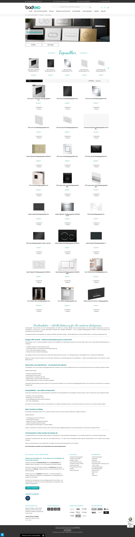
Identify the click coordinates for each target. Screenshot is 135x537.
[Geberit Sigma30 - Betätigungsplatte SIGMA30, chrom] (67, 207)
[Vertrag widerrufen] (45, 487)
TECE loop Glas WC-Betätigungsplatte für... (101, 70)
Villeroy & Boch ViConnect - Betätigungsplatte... (96, 301)
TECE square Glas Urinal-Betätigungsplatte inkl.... (67, 186)
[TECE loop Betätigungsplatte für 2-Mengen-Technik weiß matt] (96, 207)
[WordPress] (58, 509)
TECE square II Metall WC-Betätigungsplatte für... (34, 70)
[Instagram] (55, 509)
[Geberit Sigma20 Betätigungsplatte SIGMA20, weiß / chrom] (67, 264)
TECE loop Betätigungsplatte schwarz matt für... (38, 243)
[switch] (130, 526)
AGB (93, 473)
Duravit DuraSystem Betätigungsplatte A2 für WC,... (96, 128)
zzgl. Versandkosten (67, 530)
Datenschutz (95, 472)
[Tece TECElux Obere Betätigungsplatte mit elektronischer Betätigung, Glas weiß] (96, 264)
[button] (2, 534)
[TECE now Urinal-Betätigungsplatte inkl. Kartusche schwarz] (50, 63)
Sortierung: (91, 80)
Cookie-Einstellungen (97, 457)
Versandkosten (77, 527)
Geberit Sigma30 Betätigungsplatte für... (39, 214)
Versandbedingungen (97, 468)
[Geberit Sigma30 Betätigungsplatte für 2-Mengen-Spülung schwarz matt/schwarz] (38, 207)
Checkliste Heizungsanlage (76, 457)
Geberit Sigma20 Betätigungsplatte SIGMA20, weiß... (67, 272)
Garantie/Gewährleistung (76, 462)
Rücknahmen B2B (96, 462)
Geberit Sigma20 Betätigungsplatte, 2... (96, 243)
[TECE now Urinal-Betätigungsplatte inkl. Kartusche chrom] (67, 63)
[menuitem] (108, 7)
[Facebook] (48, 509)
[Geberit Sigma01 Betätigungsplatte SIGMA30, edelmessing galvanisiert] (38, 149)
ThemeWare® (80, 532)
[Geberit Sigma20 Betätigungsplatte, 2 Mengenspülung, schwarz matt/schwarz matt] (96, 235)
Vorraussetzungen (67, 529)
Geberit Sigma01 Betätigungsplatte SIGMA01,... (38, 272)
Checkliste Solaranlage (75, 458)
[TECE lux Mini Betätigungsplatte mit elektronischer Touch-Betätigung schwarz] (38, 178)
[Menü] (133, 517)
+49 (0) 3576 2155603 (32, 517)
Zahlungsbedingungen (97, 467)
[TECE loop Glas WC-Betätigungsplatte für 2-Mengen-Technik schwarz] (96, 149)
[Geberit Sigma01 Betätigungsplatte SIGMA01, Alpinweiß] (38, 264)
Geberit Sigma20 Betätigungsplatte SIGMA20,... (67, 243)
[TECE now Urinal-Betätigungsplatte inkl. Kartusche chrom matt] (67, 149)
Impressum (94, 475)
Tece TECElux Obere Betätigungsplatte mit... (96, 272)
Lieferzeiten (95, 458)
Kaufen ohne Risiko (74, 465)
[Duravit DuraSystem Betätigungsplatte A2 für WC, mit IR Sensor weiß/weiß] (96, 120)
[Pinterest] (52, 509)
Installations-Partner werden (76, 463)
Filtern (30, 81)
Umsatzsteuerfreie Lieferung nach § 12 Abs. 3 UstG (100, 464)
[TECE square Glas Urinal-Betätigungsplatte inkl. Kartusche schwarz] (67, 178)
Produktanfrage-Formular (76, 467)
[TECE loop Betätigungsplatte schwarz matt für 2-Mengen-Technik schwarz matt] (38, 235)
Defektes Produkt (74, 460)
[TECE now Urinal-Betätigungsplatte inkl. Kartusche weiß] (84, 63)
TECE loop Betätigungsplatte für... (96, 214)
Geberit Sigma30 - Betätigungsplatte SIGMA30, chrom (67, 215)
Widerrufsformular (74, 470)
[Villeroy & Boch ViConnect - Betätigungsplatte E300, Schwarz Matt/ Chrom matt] (96, 293)
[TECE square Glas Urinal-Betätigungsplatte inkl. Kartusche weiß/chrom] (96, 178)
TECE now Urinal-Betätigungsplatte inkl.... (50, 70)
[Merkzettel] (104, 7)
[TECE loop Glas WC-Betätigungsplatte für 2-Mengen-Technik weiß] (101, 63)
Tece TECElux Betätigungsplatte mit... (67, 301)
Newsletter (94, 460)
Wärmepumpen (55, 462)
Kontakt (72, 468)
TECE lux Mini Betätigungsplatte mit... (39, 185)
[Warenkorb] (108, 7)
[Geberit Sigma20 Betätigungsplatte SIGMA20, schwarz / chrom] (67, 235)
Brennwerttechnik (41, 462)
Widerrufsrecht (95, 470)
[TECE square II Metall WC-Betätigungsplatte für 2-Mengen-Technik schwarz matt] (33, 63)
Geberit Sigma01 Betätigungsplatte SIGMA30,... (38, 156)
